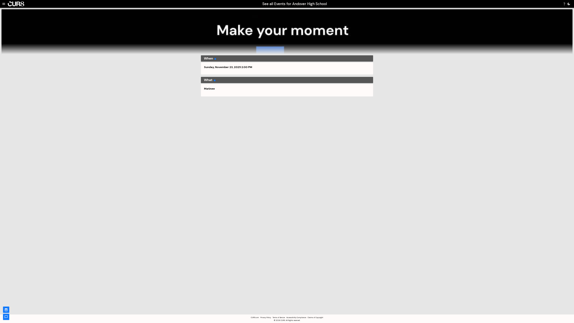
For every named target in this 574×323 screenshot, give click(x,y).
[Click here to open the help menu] (564, 4)
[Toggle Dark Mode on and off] (569, 4)
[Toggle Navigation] (3, 3)
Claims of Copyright (315, 317)
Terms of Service (279, 317)
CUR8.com (255, 317)
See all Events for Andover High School (294, 3)
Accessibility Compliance (296, 317)
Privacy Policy (265, 317)
